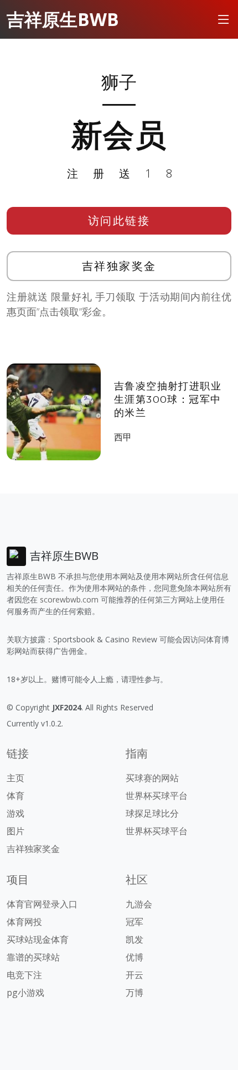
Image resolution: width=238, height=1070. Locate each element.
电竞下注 (24, 975)
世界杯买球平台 (157, 795)
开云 (134, 975)
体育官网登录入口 (42, 904)
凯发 (134, 939)
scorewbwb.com (69, 599)
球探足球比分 (152, 813)
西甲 (123, 437)
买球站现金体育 (38, 939)
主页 (15, 778)
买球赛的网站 (152, 778)
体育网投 (24, 922)
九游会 (139, 904)
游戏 (15, 813)
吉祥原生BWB (63, 19)
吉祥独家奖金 (119, 265)
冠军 (134, 922)
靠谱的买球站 (33, 957)
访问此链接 (119, 220)
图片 (15, 831)
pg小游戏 (25, 992)
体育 (15, 795)
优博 (134, 957)
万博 (134, 992)
